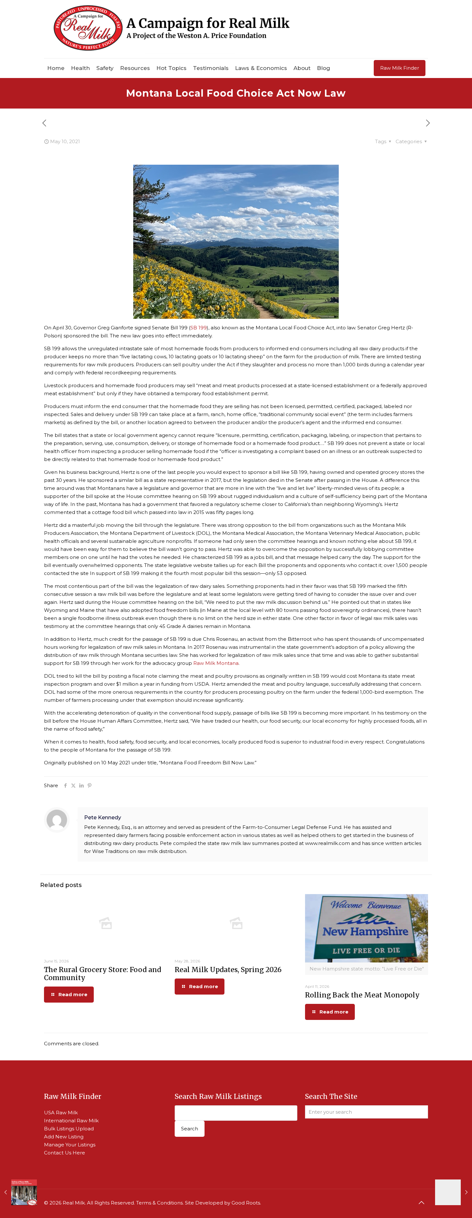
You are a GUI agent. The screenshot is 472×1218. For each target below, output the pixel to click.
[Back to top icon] (421, 1202)
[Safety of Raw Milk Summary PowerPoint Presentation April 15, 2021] (18, 1192)
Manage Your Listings (69, 1145)
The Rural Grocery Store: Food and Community (102, 973)
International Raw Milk (71, 1121)
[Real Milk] (172, 29)
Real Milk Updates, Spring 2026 (228, 969)
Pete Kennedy (102, 817)
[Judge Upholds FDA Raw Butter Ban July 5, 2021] (453, 1192)
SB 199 (198, 328)
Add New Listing (63, 1137)
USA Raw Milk (61, 1112)
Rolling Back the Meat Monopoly (362, 995)
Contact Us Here (64, 1153)
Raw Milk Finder (399, 68)
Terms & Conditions (159, 1203)
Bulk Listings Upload (69, 1129)
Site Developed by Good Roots (222, 1203)
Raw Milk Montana (216, 663)
